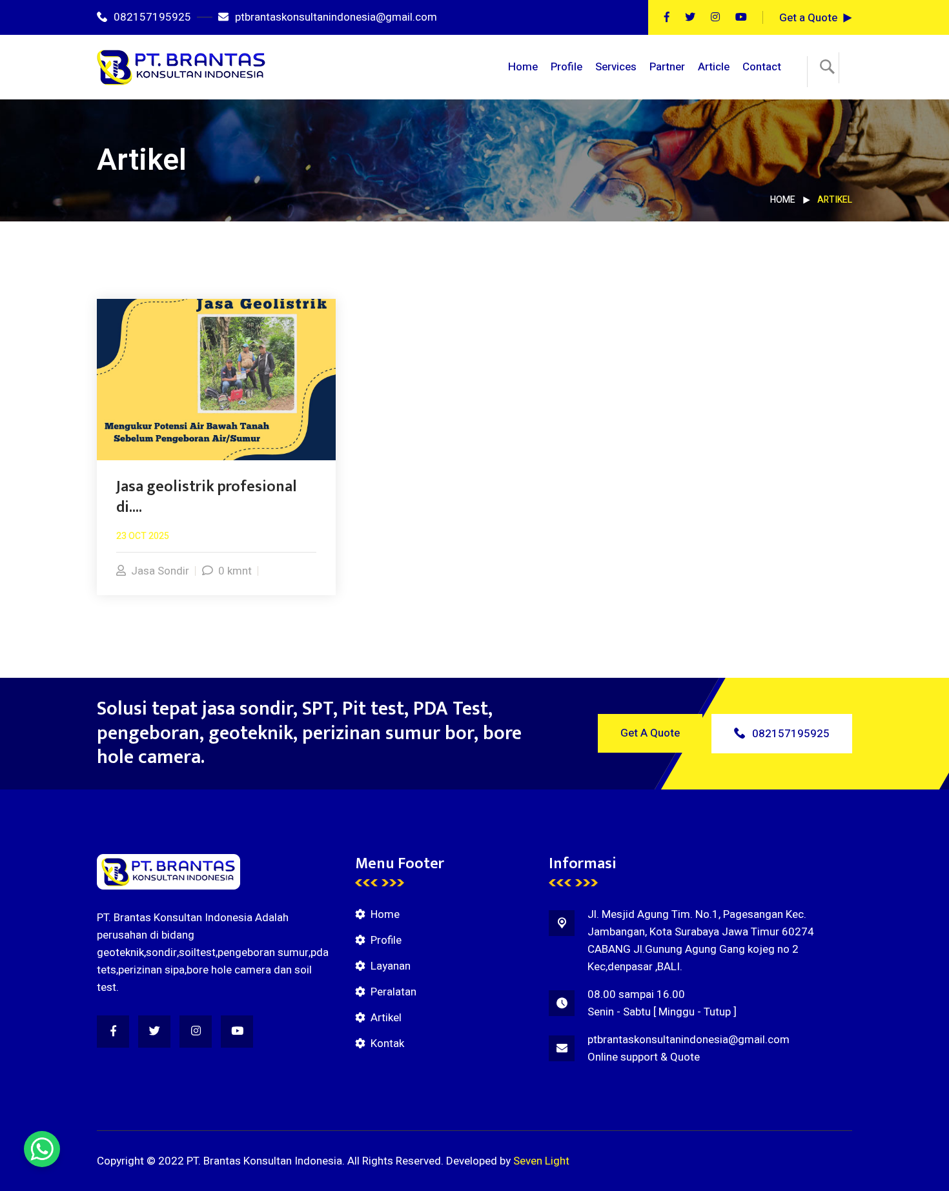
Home (523, 67)
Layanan (391, 966)
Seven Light (541, 1161)
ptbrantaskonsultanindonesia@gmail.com (336, 17)
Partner (667, 67)
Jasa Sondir (160, 571)
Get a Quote (808, 18)
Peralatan (393, 992)
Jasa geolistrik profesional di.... (206, 497)
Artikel (386, 1018)
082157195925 (152, 17)
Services (616, 67)
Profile (566, 67)
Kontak (387, 1043)
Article (714, 67)
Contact (761, 67)
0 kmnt (235, 571)
